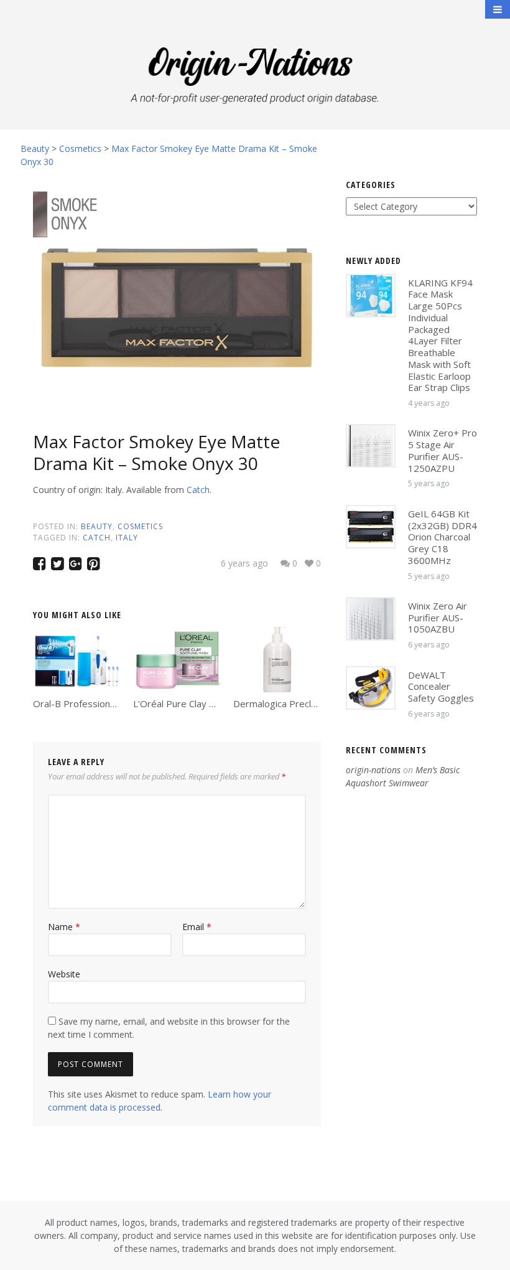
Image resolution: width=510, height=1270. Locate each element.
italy (127, 537)
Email (196, 927)
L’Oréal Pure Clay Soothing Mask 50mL (215, 703)
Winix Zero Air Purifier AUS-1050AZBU (437, 618)
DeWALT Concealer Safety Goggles (441, 687)
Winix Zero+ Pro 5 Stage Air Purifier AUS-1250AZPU (442, 450)
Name (64, 927)
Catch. (199, 490)
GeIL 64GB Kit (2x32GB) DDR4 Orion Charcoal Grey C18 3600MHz (442, 537)
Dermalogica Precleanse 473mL (301, 703)
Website (64, 974)
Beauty (97, 526)
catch (97, 537)
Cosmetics (140, 526)
